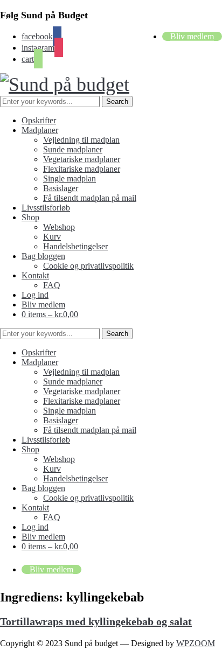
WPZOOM (195, 643)
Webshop (59, 227)
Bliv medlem (192, 36)
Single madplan (69, 178)
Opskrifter (39, 120)
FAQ (51, 285)
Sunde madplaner (72, 149)
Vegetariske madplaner (81, 159)
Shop (30, 217)
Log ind (35, 294)
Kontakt (35, 275)
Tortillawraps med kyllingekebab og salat (96, 621)
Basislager (60, 188)
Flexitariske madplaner (81, 168)
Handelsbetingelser (75, 246)
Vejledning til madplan (81, 139)
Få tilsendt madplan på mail (89, 197)
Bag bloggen (43, 256)
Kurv (52, 236)
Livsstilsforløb (46, 207)
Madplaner (40, 130)
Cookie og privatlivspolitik (88, 265)
